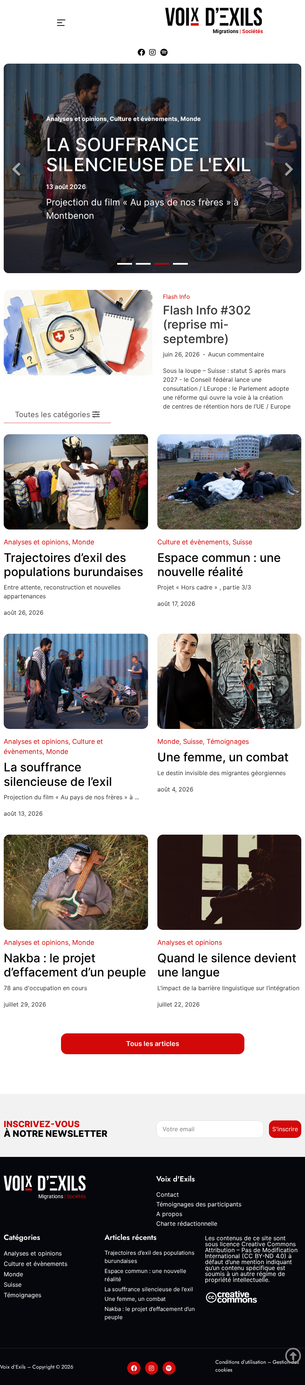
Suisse (242, 542)
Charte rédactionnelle (186, 1223)
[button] (124, 264)
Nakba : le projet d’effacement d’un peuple (75, 965)
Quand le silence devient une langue (226, 965)
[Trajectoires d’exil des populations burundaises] (76, 482)
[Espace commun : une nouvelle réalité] (229, 482)
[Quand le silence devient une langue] (229, 882)
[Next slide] (288, 169)
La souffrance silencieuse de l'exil (148, 155)
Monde (190, 118)
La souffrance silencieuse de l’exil (58, 774)
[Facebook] (141, 52)
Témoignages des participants (198, 1204)
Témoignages (227, 741)
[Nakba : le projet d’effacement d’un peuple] (76, 882)
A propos (169, 1214)
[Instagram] (152, 52)
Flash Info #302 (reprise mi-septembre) (207, 324)
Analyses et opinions (76, 118)
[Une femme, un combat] (229, 681)
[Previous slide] (16, 169)
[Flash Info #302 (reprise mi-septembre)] (78, 332)
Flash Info (176, 296)
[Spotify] (163, 52)
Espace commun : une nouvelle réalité (219, 564)
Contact (167, 1194)
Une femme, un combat (223, 757)
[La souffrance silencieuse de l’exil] (76, 681)
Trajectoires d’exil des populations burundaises (73, 564)
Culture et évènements (143, 118)
